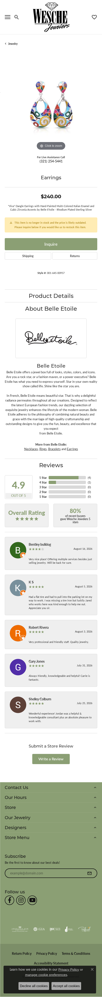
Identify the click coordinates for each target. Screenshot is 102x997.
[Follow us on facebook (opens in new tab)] (9, 900)
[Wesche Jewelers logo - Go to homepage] (51, 17)
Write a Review (51, 758)
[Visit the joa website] (69, 929)
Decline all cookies (34, 986)
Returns (75, 256)
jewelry (13, 44)
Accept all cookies (66, 986)
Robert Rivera (39, 627)
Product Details (51, 295)
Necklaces (31, 449)
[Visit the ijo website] (55, 929)
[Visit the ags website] (20, 929)
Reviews (51, 465)
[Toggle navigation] (7, 17)
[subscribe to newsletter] (89, 873)
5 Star (43, 478)
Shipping (27, 256)
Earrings (72, 449)
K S (31, 582)
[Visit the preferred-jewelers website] (84, 929)
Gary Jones (37, 661)
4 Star (43, 482)
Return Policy (22, 953)
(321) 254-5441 (51, 161)
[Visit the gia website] (39, 929)
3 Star (43, 487)
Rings (43, 449)
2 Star (43, 492)
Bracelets (54, 449)
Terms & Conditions (76, 953)
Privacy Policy (46, 953)
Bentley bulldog (40, 544)
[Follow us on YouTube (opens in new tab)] (32, 900)
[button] (17, 17)
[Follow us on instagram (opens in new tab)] (21, 900)
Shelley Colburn (40, 699)
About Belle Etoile (51, 308)
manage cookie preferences (46, 975)
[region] (51, 105)
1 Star (43, 496)
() (89, 478)
